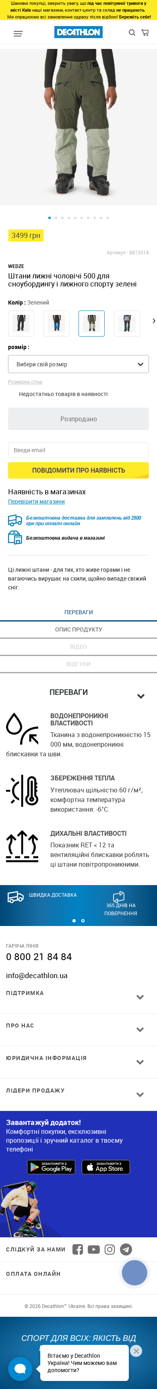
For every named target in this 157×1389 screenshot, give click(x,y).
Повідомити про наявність (78, 470)
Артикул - (117, 252)
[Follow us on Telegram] (126, 1249)
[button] (74, 920)
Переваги (78, 612)
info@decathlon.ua (37, 975)
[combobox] (78, 364)
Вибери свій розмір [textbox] (42, 364)
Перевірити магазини (36, 501)
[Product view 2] (56, 218)
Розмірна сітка (25, 381)
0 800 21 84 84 (39, 956)
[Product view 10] (107, 218)
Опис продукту (78, 629)
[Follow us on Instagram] (110, 1249)
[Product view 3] (62, 218)
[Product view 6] (82, 218)
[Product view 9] (101, 218)
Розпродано (78, 418)
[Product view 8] (94, 218)
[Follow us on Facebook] (77, 1249)
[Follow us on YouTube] (94, 1249)
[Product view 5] (75, 218)
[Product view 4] (69, 218)
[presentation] (154, 320)
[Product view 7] (88, 218)
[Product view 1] (49, 218)
